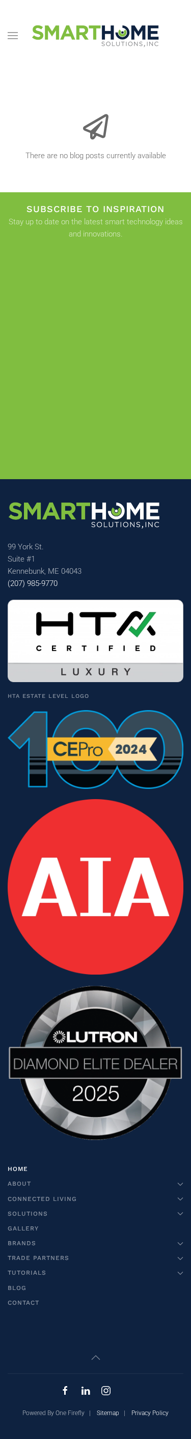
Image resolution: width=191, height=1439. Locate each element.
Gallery (23, 1228)
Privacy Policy (150, 1413)
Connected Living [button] (42, 1198)
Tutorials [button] (27, 1272)
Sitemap (108, 1413)
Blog (17, 1287)
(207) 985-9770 (33, 583)
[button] (13, 35)
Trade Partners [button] (38, 1257)
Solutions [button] (28, 1213)
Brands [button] (22, 1243)
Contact (23, 1302)
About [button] (19, 1183)
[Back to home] (95, 35)
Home (18, 1168)
